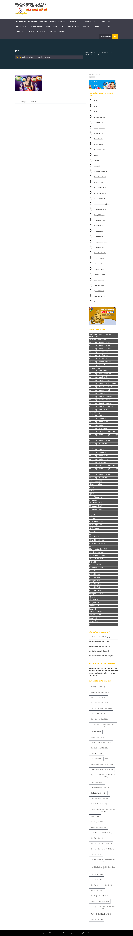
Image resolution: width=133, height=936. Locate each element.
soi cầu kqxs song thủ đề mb (100, 349)
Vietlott (97, 26)
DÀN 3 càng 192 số (97, 737)
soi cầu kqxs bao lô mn (97, 415)
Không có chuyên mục (98, 827)
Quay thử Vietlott (100, 296)
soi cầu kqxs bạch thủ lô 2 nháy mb (102, 383)
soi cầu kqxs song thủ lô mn (99, 440)
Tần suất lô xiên (97, 919)
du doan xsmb (96, 732)
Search (92, 77)
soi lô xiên (109, 885)
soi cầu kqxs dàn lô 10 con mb (100, 410)
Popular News (106, 36)
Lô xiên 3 (94, 833)
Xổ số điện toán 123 (100, 177)
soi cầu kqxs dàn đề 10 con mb (101, 406)
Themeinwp (87, 933)
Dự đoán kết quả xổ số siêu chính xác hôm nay (103, 776)
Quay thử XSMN (99, 285)
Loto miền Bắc (98, 264)
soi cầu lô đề (96, 885)
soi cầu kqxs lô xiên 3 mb (98, 355)
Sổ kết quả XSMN (99, 128)
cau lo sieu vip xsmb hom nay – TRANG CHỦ (31, 21)
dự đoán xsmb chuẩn (98, 793)
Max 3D (96, 155)
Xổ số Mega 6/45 (99, 144)
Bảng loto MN (94, 602)
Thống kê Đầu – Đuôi (100, 242)
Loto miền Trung (99, 274)
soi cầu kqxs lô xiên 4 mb (98, 352)
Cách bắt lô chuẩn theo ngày (101, 708)
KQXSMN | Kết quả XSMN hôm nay (29, 102)
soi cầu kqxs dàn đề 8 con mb (100, 403)
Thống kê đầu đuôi (100, 209)
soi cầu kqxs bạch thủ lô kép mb (101, 387)
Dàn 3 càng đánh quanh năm (101, 742)
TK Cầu (107, 26)
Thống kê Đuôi (98, 236)
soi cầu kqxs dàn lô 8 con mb (100, 370)
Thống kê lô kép (99, 226)
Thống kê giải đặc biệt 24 (100, 901)
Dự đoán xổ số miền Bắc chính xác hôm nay (103, 810)
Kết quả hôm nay (73, 26)
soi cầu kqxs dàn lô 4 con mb (100, 365)
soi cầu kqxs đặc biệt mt (98, 456)
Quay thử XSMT (99, 291)
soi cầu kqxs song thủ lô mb (99, 345)
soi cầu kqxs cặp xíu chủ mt (99, 452)
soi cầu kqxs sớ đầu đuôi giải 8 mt (102, 465)
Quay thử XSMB (99, 280)
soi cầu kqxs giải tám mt (98, 459)
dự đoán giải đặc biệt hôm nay (102, 764)
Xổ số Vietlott (94, 528)
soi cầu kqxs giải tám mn (98, 425)
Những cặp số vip (37, 26)
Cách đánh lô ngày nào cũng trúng (103, 725)
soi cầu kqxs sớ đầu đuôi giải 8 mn (102, 431)
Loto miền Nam (99, 269)
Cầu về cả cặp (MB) (100, 198)
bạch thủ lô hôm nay (98, 697)
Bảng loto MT (94, 599)
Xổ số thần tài (98, 182)
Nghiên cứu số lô (22, 26)
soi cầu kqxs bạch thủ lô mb (99, 390)
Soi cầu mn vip (90, 21)
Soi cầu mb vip (75, 21)
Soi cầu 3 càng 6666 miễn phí (101, 843)
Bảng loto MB (94, 606)
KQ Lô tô (40, 31)
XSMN (55, 26)
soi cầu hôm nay (97, 874)
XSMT (62, 26)
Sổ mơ (61, 31)
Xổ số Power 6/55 (99, 150)
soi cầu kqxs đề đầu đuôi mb (100, 362)
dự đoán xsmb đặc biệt (99, 804)
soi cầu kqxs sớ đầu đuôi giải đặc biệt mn (103, 436)
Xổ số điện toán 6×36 (97, 543)
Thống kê (29, 31)
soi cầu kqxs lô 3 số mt (97, 462)
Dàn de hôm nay (97, 753)
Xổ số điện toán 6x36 (100, 171)
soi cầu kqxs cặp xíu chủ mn (99, 418)
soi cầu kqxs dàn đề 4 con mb (100, 396)
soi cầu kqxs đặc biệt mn (98, 422)
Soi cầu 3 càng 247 (97, 838)
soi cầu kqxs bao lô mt (97, 449)
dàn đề (107, 759)
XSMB (48, 26)
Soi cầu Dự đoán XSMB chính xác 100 (103, 868)
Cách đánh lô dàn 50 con (100, 719)
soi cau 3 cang (107, 833)
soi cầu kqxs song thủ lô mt (99, 474)
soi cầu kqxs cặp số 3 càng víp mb (102, 393)
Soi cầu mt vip (105, 21)
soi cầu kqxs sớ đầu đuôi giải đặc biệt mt (103, 470)
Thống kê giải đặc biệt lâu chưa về (103, 907)
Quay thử (51, 31)
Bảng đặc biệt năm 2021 (99, 703)
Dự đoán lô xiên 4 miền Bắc (100, 788)
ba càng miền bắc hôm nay (100, 692)
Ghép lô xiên (95, 816)
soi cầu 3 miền (96, 854)
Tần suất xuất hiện (100, 253)
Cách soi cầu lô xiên (98, 714)
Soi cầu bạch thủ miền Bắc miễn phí (103, 861)
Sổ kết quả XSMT (99, 133)
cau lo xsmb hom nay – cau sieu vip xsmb (30, 5)
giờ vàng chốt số (97, 822)
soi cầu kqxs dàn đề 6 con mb (100, 400)
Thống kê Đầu (98, 231)
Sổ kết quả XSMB (99, 122)
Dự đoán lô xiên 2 (97, 782)
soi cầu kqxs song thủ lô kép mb (101, 342)
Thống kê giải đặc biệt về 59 (101, 914)
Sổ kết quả (86, 26)
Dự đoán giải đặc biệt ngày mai (102, 769)
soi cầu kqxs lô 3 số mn (98, 428)
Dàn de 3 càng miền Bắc (99, 748)
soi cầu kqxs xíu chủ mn (98, 444)
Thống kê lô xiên (99, 220)
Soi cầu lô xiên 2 (97, 880)
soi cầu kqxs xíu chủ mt (98, 478)
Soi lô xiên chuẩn (97, 890)
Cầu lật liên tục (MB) (100, 193)
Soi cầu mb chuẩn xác (57, 21)
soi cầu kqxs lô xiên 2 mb (98, 358)
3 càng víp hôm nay (98, 687)
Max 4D (96, 160)
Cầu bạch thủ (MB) (100, 188)
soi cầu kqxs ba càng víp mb (99, 377)
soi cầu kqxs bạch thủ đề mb (100, 380)
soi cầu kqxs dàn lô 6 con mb (100, 374)
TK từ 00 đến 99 (99, 258)
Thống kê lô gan (99, 215)
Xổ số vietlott (98, 139)
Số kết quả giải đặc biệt (99, 896)
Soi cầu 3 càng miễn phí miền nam (103, 849)
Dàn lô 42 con (96, 759)
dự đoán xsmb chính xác (100, 798)
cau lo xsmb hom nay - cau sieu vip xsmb (35, 57)
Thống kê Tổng (99, 247)
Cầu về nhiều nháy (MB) (101, 204)
